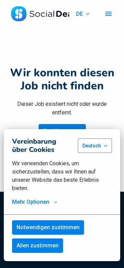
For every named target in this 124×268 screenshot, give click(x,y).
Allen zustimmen (38, 245)
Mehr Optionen (30, 202)
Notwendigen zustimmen (48, 227)
